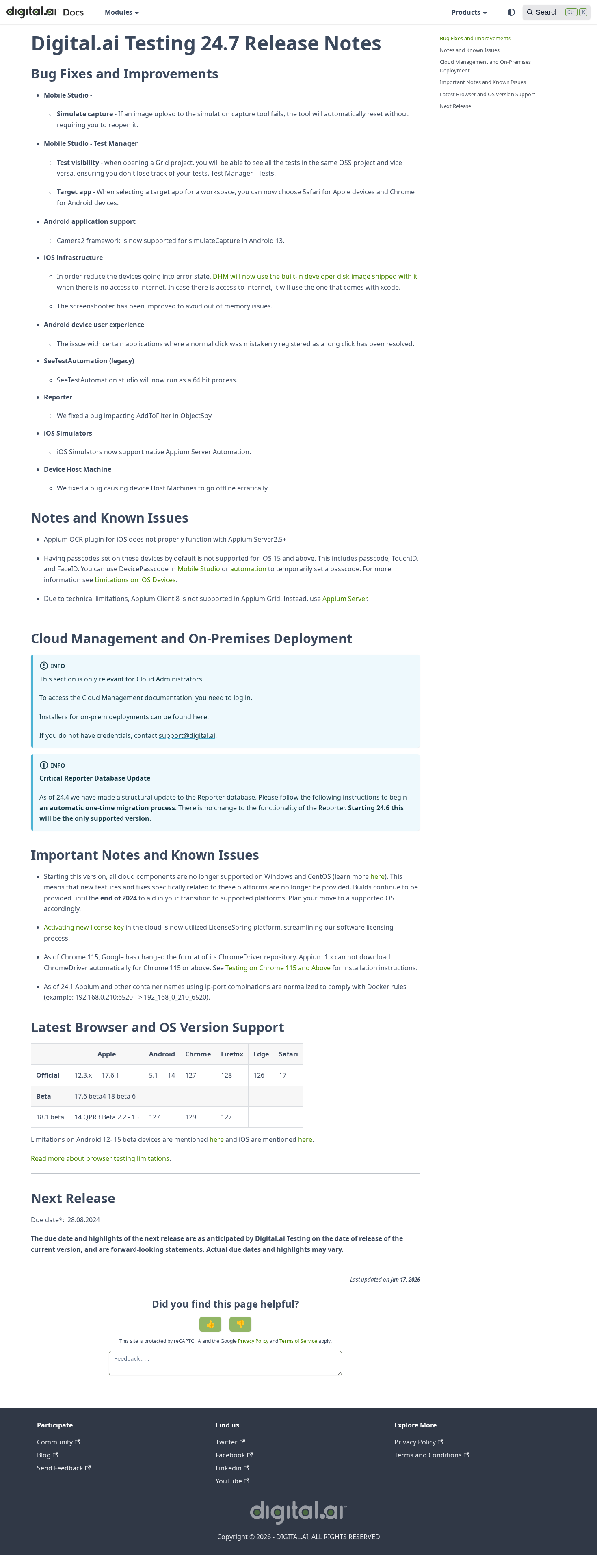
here (200, 716)
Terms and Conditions (428, 1455)
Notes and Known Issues (470, 50)
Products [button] (466, 12)
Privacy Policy (254, 1341)
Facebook (230, 1455)
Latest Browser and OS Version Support (487, 94)
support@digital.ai (187, 735)
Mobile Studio (198, 568)
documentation (168, 697)
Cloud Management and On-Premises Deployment (485, 66)
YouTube (229, 1481)
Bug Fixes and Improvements (475, 38)
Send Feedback (60, 1468)
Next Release (455, 106)
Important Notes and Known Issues (483, 82)
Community (55, 1442)
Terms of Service (298, 1341)
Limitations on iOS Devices (135, 579)
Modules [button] (118, 12)
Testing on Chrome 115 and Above (278, 967)
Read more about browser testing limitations (100, 1158)
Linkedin (229, 1468)
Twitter (227, 1442)
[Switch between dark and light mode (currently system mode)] (511, 12)
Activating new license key (84, 927)
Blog (44, 1455)
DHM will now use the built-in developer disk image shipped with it (315, 276)
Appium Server (344, 598)
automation (248, 568)
